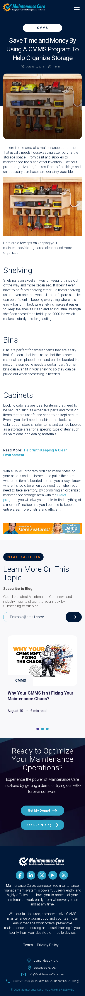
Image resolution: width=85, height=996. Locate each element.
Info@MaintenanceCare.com (46, 974)
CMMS (42, 28)
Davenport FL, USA (45, 967)
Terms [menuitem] (28, 945)
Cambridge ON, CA (46, 960)
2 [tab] (42, 729)
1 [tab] (37, 729)
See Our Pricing (39, 825)
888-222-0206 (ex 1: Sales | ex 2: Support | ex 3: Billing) (46, 981)
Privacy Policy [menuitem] (48, 945)
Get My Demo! (39, 810)
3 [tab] (47, 729)
